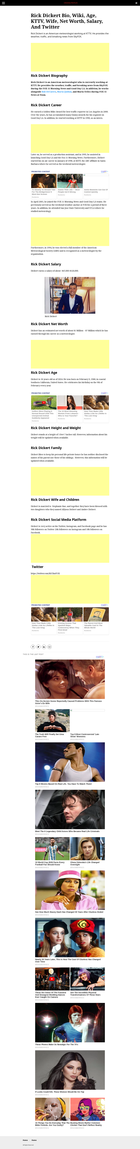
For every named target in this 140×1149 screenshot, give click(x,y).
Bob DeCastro (49, 91)
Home (25, 1140)
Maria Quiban (64, 91)
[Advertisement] (70, 57)
